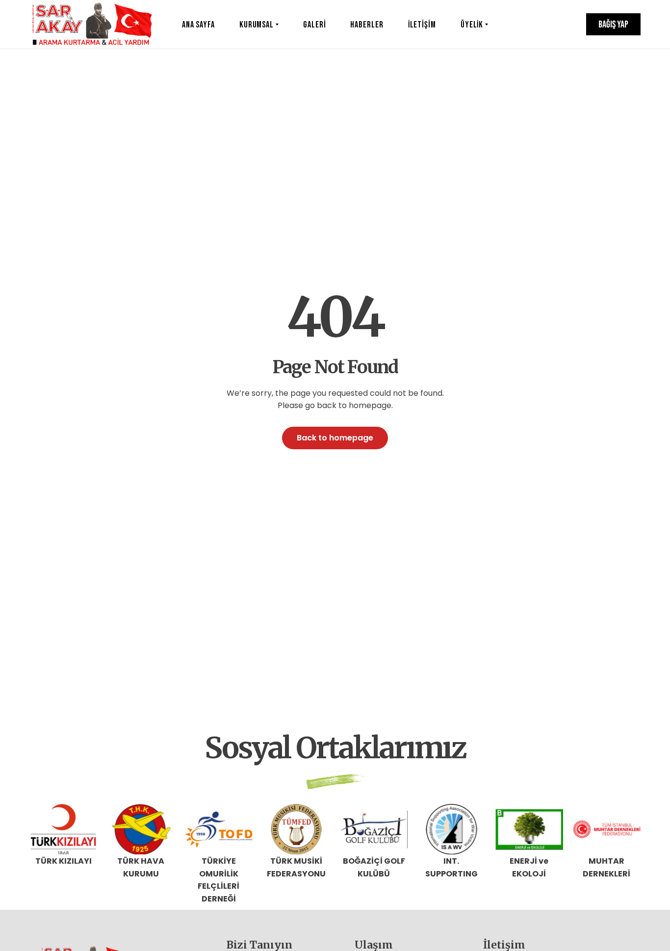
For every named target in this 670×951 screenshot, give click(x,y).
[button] (613, 24)
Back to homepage (335, 437)
